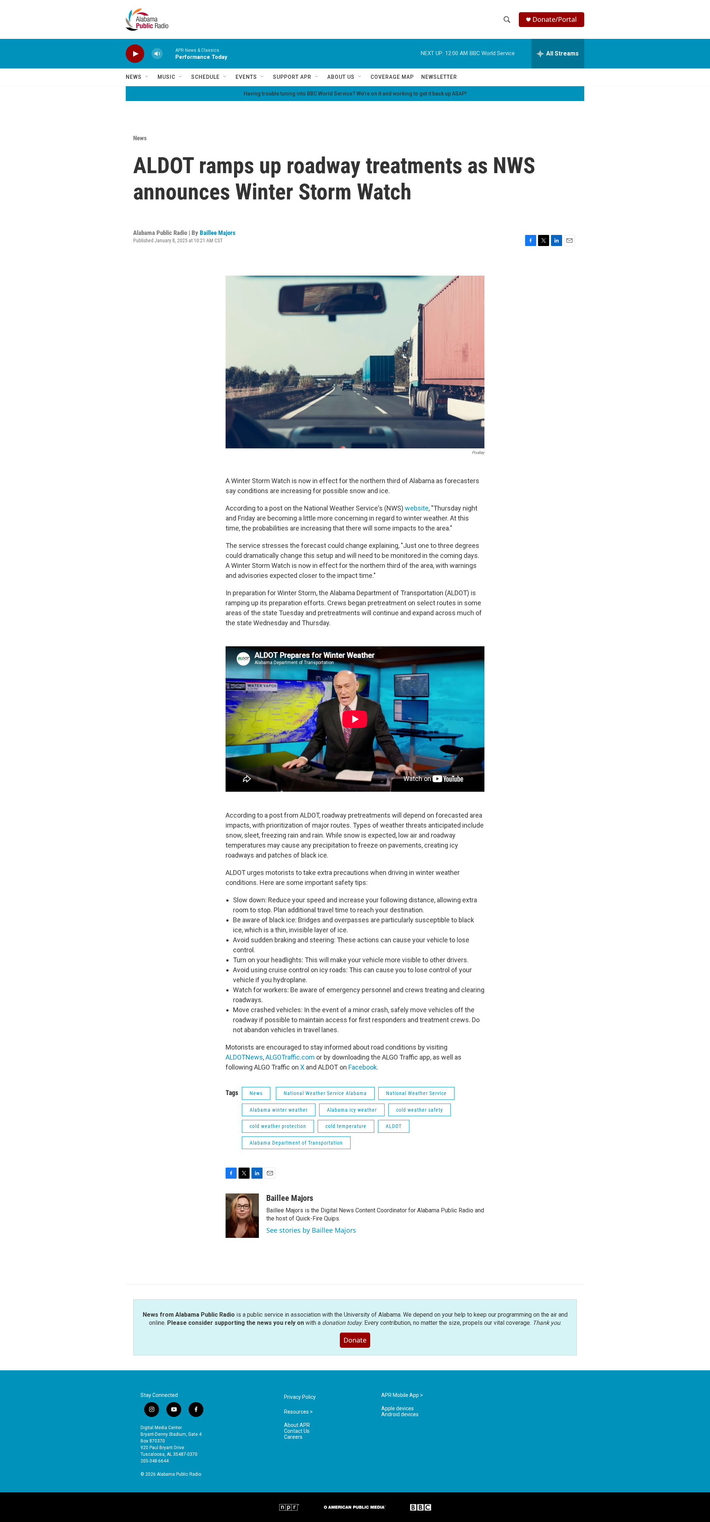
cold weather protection (278, 1126)
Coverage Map (392, 77)
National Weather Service (416, 1093)
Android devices (400, 1414)
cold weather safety (419, 1110)
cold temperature (345, 1126)
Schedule (205, 77)
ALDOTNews (244, 1057)
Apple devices (397, 1408)
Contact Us (297, 1431)
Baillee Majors (218, 232)
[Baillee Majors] (242, 1215)
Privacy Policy (300, 1397)
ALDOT (394, 1126)
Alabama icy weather (352, 1110)
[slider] (169, 53)
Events (246, 77)
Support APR (292, 77)
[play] (135, 54)
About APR (297, 1425)
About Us (341, 77)
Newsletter (439, 77)
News (134, 77)
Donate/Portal (554, 19)
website (417, 508)
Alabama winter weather (279, 1110)
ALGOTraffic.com (290, 1057)
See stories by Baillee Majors (311, 1230)
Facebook (362, 1067)
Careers (293, 1437)
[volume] (157, 54)
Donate (355, 1340)
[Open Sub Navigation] (147, 77)
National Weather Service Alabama (325, 1093)
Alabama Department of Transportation (296, 1143)
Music (166, 77)
